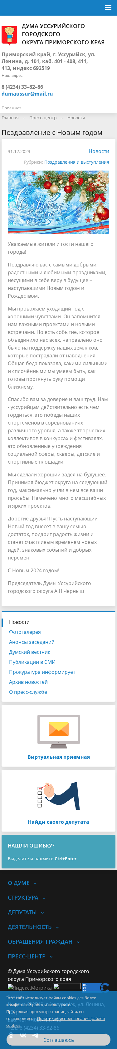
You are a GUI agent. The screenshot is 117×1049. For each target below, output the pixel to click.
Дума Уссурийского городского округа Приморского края (63, 34)
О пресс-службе (28, 692)
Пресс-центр (43, 118)
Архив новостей (28, 682)
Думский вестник (29, 652)
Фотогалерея (25, 632)
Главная (10, 118)
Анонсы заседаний (32, 642)
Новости (76, 118)
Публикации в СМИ (32, 662)
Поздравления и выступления (76, 162)
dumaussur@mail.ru (27, 93)
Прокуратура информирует (42, 672)
